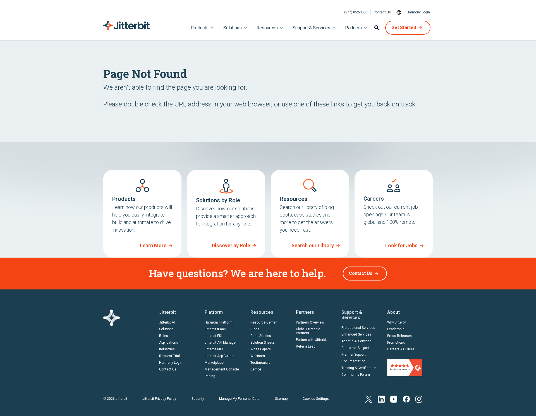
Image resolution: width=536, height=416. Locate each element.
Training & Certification (358, 368)
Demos (256, 369)
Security (198, 399)
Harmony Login (418, 12)
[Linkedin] (381, 398)
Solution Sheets (262, 342)
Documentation (353, 361)
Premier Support (353, 354)
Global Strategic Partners (308, 331)
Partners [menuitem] (353, 27)
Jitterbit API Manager (221, 342)
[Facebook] (406, 398)
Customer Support (355, 348)
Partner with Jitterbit (311, 340)
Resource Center (263, 322)
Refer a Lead (305, 346)
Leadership (395, 329)
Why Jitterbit (396, 322)
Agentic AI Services (356, 341)
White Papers (260, 349)
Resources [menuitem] (267, 27)
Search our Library (312, 245)
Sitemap (281, 399)
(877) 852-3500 (356, 12)
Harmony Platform (219, 322)
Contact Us (382, 12)
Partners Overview (310, 322)
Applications (168, 342)
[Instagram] (418, 398)
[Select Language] (399, 12)
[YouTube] (393, 398)
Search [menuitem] (376, 27)
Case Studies (260, 336)
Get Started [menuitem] (403, 27)
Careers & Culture (400, 349)
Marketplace (214, 363)
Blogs (254, 329)
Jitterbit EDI (213, 336)
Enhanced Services (356, 334)
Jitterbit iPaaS (215, 329)
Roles (163, 336)
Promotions (396, 342)
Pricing (210, 376)
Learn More (153, 245)
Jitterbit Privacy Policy (159, 399)
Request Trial (169, 356)
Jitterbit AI (167, 322)
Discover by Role (231, 245)
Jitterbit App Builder (219, 356)
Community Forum (355, 375)
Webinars (257, 356)
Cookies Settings (316, 399)
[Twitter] (368, 398)
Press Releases (399, 336)
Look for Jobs (401, 245)
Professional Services (358, 328)
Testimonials (260, 363)
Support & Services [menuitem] (311, 27)
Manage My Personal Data (239, 399)
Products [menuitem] (200, 27)
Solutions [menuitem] (232, 27)
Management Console (222, 369)
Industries (167, 349)
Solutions (166, 329)
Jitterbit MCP (214, 349)
